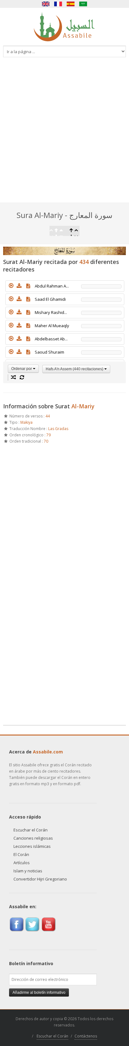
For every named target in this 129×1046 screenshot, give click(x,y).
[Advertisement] (64, 134)
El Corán (21, 854)
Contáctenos (86, 1036)
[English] (45, 4)
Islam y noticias (27, 871)
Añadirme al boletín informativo (39, 992)
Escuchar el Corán (30, 830)
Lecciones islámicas (32, 846)
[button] (11, 285)
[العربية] (83, 4)
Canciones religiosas (33, 838)
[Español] (70, 4)
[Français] (58, 4)
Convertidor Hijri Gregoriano (40, 879)
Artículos (21, 862)
